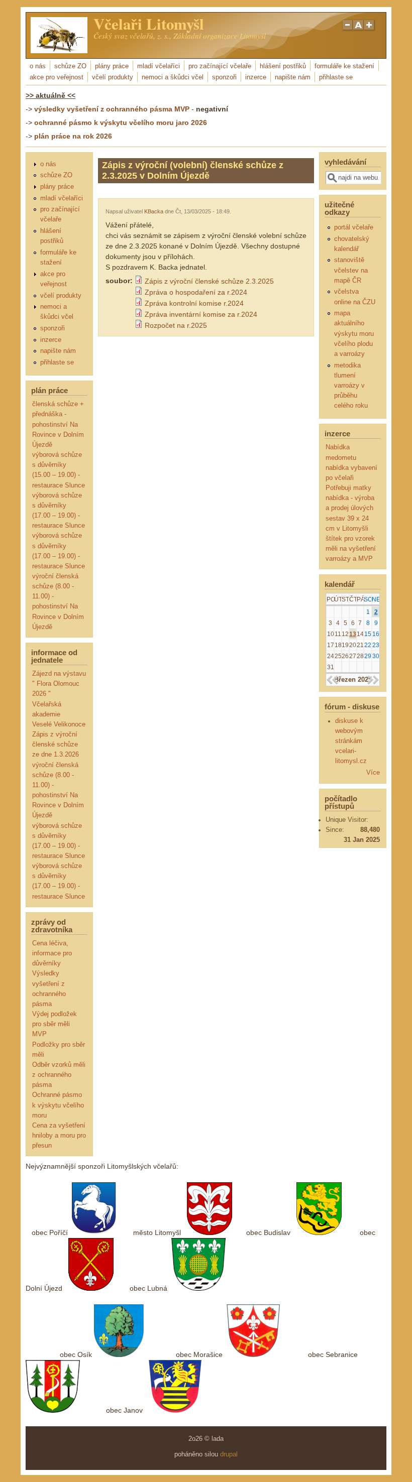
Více (373, 772)
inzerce (255, 77)
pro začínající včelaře (219, 66)
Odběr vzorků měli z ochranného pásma (58, 1074)
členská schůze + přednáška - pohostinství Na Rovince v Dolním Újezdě (58, 424)
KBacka (153, 211)
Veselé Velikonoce (58, 724)
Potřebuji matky (348, 487)
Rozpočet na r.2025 (176, 325)
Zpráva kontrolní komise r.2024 (194, 303)
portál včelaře (353, 227)
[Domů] (59, 51)
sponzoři (224, 77)
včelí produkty (112, 77)
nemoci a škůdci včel (172, 77)
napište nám (293, 77)
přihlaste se (336, 77)
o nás (38, 66)
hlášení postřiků (283, 66)
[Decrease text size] (347, 29)
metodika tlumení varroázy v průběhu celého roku (351, 386)
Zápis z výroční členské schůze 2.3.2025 (209, 281)
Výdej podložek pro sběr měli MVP (54, 1024)
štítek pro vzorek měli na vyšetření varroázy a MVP (351, 548)
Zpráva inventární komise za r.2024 (201, 314)
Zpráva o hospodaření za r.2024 (196, 292)
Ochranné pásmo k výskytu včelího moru (58, 1105)
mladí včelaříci (158, 66)
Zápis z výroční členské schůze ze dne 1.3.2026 (55, 744)
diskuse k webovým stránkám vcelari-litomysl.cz (351, 741)
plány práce (112, 66)
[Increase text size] (370, 29)
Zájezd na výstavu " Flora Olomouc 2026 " (59, 683)
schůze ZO (70, 66)
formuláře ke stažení (344, 66)
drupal (229, 1454)
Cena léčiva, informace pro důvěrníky (52, 953)
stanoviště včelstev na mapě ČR (351, 270)
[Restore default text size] (358, 29)
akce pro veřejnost (56, 77)
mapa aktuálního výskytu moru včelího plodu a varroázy (354, 333)
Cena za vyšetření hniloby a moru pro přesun (59, 1135)
